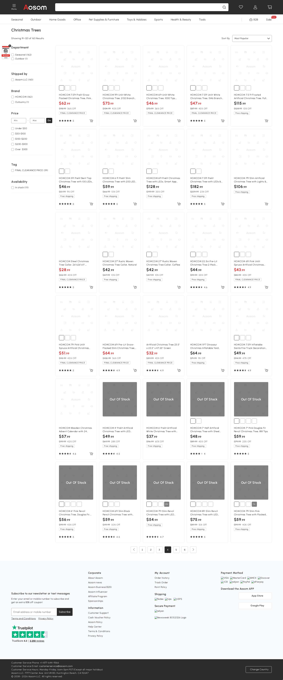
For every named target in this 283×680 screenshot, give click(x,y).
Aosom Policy (95, 622)
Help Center (95, 626)
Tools (202, 19)
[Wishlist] (241, 7)
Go (49, 120)
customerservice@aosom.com (56, 666)
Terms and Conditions (23, 618)
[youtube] (28, 585)
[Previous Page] (134, 549)
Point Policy (161, 587)
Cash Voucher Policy (99, 617)
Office (77, 19)
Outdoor (36, 19)
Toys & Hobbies (137, 19)
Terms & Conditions (99, 631)
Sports (158, 19)
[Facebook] (14, 585)
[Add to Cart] (91, 121)
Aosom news (95, 582)
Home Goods (57, 19)
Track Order (161, 582)
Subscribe (64, 611)
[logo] (35, 7)
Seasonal (17, 19)
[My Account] (255, 7)
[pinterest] (35, 585)
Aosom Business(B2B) (100, 587)
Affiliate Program (97, 596)
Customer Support (98, 613)
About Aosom (95, 578)
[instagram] (21, 585)
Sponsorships (95, 601)
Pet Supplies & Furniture (104, 19)
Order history (162, 578)
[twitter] (42, 585)
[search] (224, 7)
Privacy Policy (45, 618)
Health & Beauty (181, 19)
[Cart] (270, 7)
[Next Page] (193, 549)
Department (20, 47)
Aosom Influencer (97, 591)
